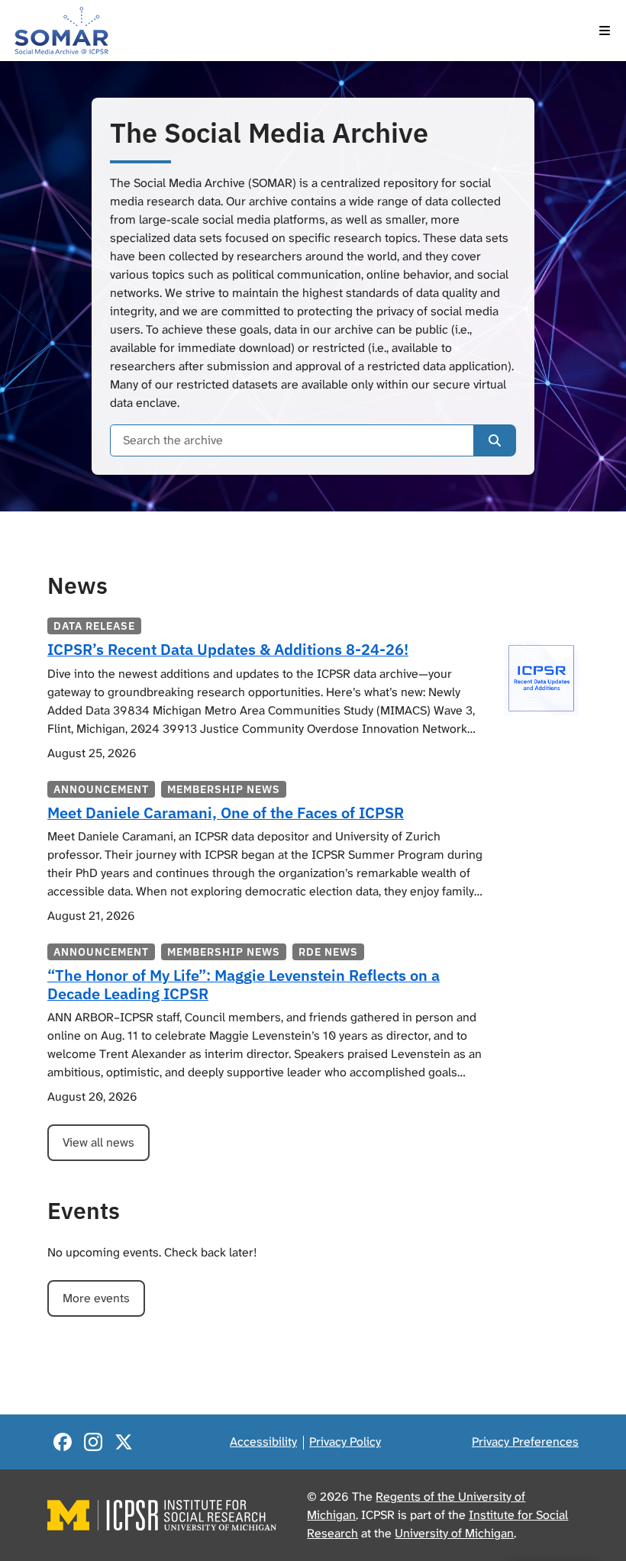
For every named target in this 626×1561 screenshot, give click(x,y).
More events (96, 1298)
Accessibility (263, 1442)
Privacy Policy (345, 1442)
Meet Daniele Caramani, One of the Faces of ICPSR (225, 812)
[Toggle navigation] (604, 30)
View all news (98, 1142)
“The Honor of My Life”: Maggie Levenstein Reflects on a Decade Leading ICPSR (243, 984)
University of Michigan (454, 1533)
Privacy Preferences (525, 1442)
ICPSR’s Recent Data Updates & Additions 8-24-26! (227, 649)
